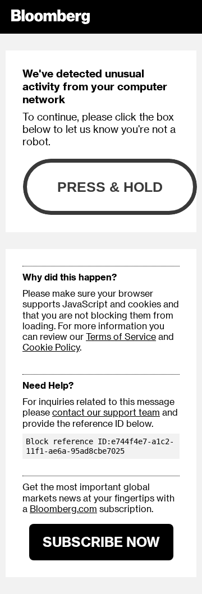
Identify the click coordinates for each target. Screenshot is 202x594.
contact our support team (106, 412)
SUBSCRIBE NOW (101, 541)
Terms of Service (121, 336)
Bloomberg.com (63, 508)
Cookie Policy (51, 347)
